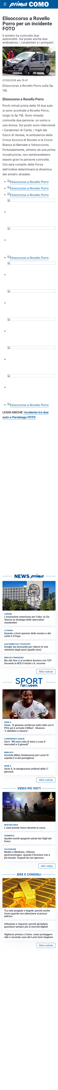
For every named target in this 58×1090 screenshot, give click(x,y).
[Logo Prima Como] (29, 4)
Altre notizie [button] (46, 671)
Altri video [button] (47, 866)
